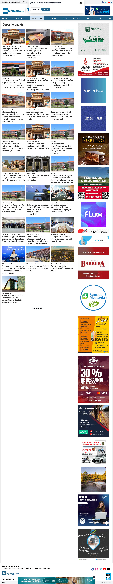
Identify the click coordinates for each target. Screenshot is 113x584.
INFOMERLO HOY (37, 18)
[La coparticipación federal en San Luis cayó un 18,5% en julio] (38, 254)
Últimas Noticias (19, 18)
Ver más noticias (38, 308)
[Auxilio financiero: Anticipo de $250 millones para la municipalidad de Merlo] (38, 100)
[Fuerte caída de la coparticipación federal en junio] (62, 254)
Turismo (89, 18)
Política (64, 18)
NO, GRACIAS (35, 9)
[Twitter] (106, 2)
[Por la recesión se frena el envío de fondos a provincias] (38, 164)
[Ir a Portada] (17, 10)
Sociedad (52, 18)
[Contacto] (108, 569)
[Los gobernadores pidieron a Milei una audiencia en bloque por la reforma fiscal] (62, 193)
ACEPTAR (45, 9)
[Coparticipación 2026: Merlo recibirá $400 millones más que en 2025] (38, 132)
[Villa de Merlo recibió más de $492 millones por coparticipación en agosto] (13, 164)
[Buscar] (110, 18)
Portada (4, 18)
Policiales (76, 18)
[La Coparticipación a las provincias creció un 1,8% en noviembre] (62, 225)
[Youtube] (109, 2)
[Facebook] (103, 2)
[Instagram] (96, 569)
